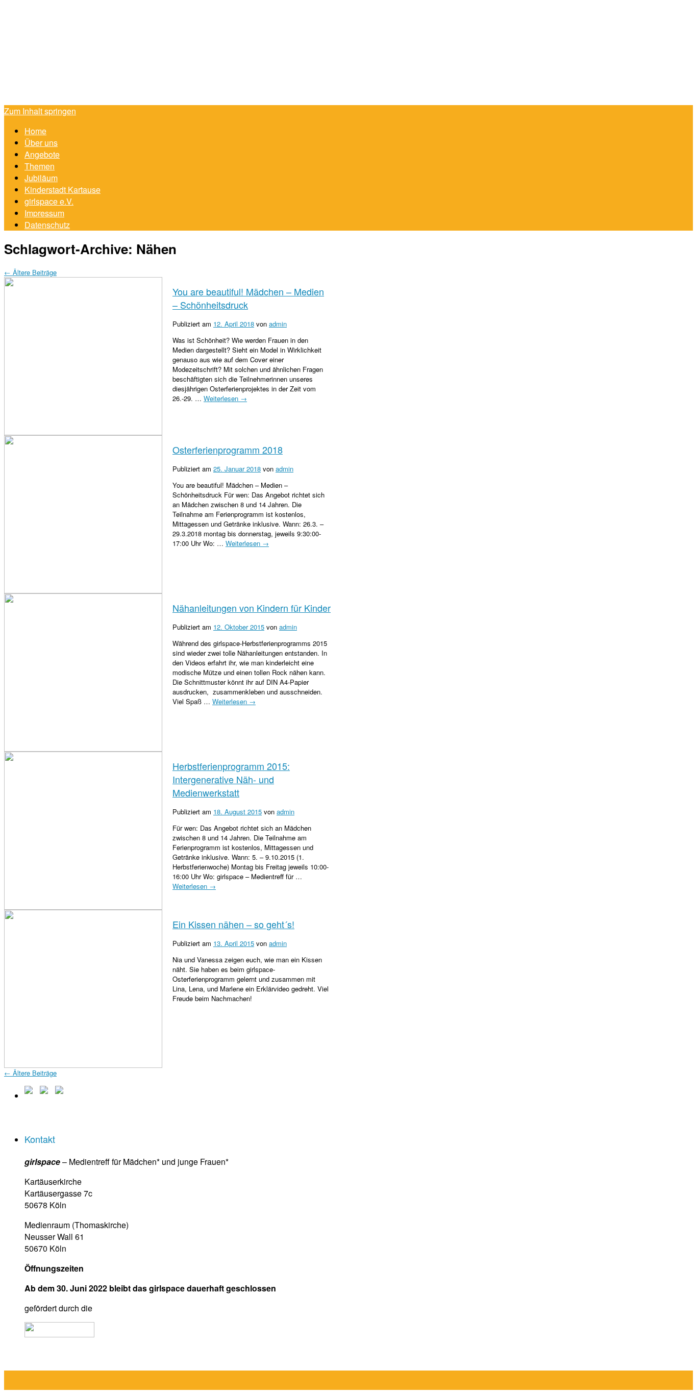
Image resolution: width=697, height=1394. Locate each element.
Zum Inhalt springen (40, 111)
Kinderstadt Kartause (62, 189)
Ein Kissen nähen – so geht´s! (233, 924)
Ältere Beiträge (30, 272)
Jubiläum (41, 178)
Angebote (42, 154)
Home (35, 131)
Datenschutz (47, 225)
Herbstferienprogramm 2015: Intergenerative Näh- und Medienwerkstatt (231, 779)
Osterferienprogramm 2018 (227, 449)
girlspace (244, 54)
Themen (39, 166)
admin (278, 324)
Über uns (41, 142)
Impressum (44, 213)
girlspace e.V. (48, 201)
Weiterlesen (225, 398)
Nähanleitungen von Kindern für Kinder (251, 607)
